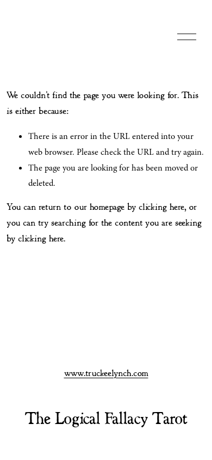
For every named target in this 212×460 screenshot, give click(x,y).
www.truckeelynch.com (106, 374)
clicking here (161, 207)
